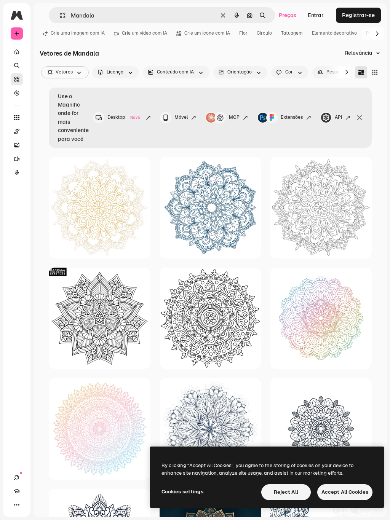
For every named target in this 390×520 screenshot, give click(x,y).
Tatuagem (292, 33)
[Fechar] (359, 118)
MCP (234, 117)
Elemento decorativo (334, 33)
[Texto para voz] (17, 172)
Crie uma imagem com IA (78, 33)
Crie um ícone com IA (207, 33)
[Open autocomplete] (59, 15)
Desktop (123, 117)
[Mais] (17, 505)
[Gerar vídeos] (17, 159)
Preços (287, 15)
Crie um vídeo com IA (144, 33)
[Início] (17, 52)
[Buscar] (17, 65)
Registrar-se (358, 15)
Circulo (264, 33)
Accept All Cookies (344, 492)
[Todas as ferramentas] (17, 118)
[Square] (375, 72)
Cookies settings (182, 491)
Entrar (316, 15)
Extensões (292, 117)
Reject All (286, 492)
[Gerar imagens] (17, 145)
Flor (243, 33)
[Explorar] (17, 93)
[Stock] (17, 79)
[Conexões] (17, 477)
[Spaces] (17, 131)
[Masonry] (361, 72)
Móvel (181, 117)
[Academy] (17, 491)
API (338, 117)
